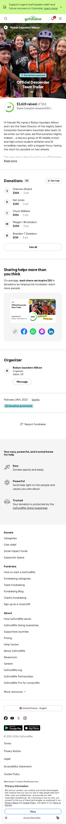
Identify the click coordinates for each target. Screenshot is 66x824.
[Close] (60, 7)
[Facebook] (24, 331)
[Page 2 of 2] (34, 91)
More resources (13, 691)
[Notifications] (52, 18)
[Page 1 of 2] (32, 91)
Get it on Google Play (13, 728)
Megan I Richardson (25, 222)
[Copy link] (15, 331)
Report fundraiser (35, 424)
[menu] (60, 18)
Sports (36, 399)
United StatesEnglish (35, 708)
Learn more (51, 8)
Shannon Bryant (22, 189)
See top (55, 180)
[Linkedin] (51, 331)
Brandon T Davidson (25, 233)
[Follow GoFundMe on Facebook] (6, 718)
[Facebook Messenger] (42, 331)
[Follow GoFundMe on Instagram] (25, 718)
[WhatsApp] (33, 331)
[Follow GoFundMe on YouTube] (12, 718)
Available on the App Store (32, 728)
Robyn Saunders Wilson (27, 367)
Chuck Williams (21, 211)
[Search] (6, 18)
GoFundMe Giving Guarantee (30, 508)
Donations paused (34, 75)
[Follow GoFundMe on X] (18, 718)
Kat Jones (19, 200)
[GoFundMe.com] (33, 18)
